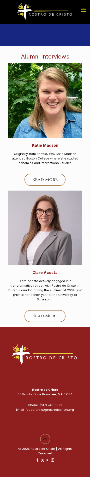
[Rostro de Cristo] (45, 12)
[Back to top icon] (45, 439)
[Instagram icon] (52, 460)
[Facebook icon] (37, 460)
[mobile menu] (83, 10)
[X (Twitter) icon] (42, 460)
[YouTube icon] (47, 460)
